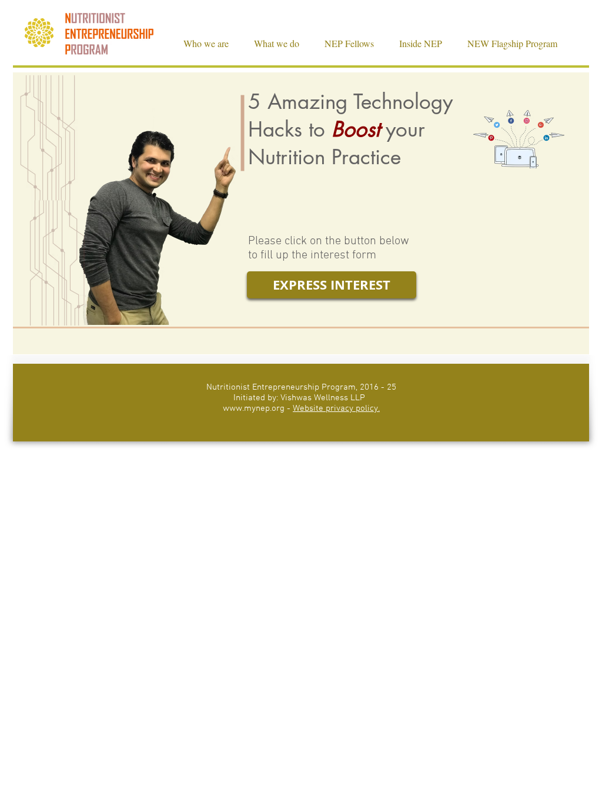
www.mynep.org (254, 408)
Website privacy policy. (336, 408)
